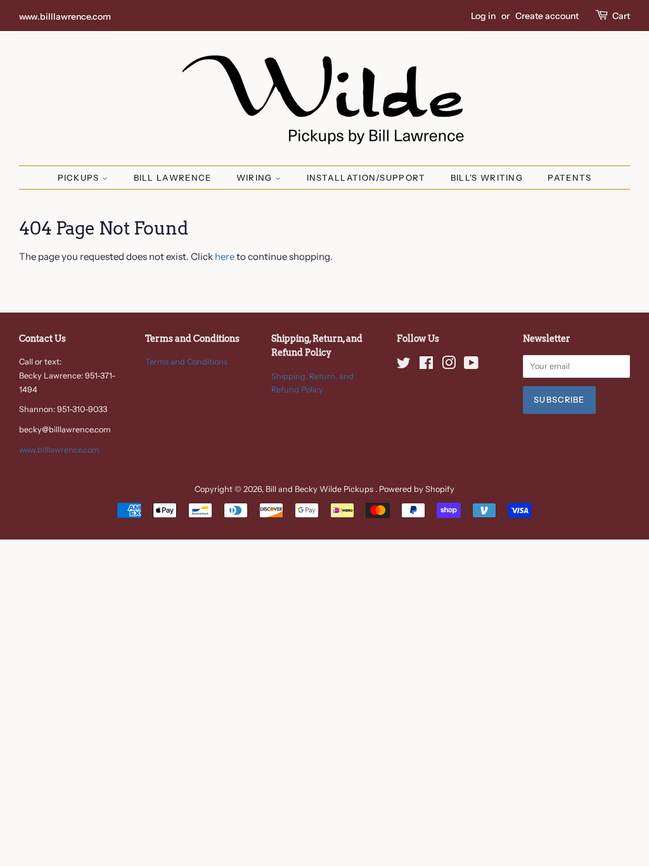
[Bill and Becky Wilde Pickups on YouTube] (471, 365)
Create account (547, 15)
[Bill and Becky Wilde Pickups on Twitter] (404, 365)
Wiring (255, 177)
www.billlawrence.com (65, 16)
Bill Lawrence (173, 177)
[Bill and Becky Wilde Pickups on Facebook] (426, 365)
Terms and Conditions (186, 361)
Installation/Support (366, 177)
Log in (483, 15)
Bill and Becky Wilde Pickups (320, 489)
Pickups (80, 177)
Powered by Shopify (416, 489)
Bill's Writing (487, 177)
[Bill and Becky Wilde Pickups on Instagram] (449, 365)
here (225, 256)
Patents (569, 177)
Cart (621, 15)
